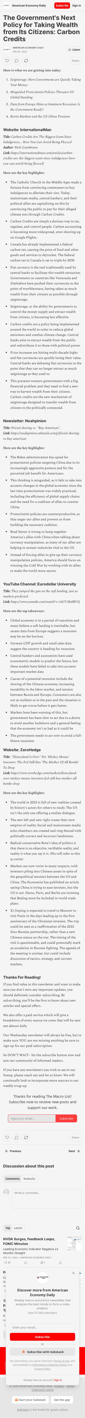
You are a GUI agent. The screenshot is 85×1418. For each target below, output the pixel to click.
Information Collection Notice (49, 1365)
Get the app (62, 1400)
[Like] (7, 61)
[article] (42, 1251)
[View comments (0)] (17, 61)
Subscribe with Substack (45, 1352)
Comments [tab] (13, 1178)
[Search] (78, 1228)
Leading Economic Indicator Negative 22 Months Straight (30, 1251)
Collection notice (43, 1390)
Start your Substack (32, 1400)
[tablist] (20, 1179)
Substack (23, 1409)
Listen (76, 49)
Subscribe (62, 5)
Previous (15, 1151)
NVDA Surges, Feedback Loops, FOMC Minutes (29, 1241)
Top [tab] (8, 1228)
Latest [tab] (18, 1228)
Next (72, 1151)
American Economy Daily (28, 47)
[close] (73, 1273)
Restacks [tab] (29, 1178)
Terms (70, 1386)
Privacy (59, 1386)
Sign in (76, 5)
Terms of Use (61, 1361)
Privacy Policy (42, 1368)
